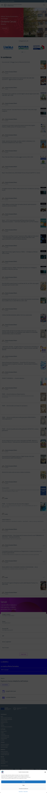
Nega (23, 785)
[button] (45, 772)
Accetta (23, 782)
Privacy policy (25, 791)
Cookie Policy (21, 791)
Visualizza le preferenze (23, 788)
